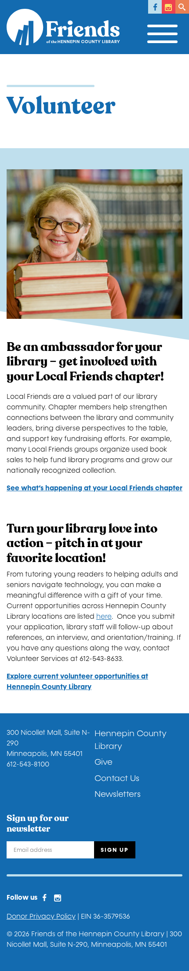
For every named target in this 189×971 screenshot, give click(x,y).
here (104, 616)
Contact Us (116, 778)
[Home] (63, 27)
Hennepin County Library (130, 740)
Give (103, 762)
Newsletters (117, 794)
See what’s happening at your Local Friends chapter (94, 488)
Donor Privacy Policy (41, 916)
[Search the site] (182, 7)
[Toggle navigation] (164, 31)
